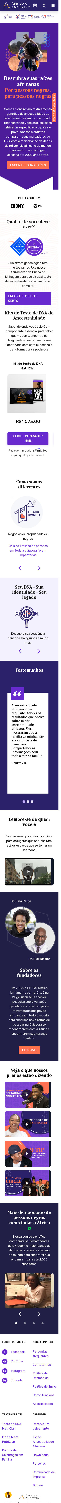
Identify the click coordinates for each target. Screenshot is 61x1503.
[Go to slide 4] (42, 1323)
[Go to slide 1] (16, 1323)
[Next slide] (42, 468)
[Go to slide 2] (25, 1323)
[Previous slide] (16, 468)
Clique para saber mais (28, 438)
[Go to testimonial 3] (32, 801)
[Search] (44, 5)
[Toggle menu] (53, 5)
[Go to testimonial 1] (24, 801)
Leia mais (29, 1050)
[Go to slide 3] (33, 1323)
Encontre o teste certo (22, 298)
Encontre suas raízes (28, 165)
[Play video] (28, 871)
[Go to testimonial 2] (28, 801)
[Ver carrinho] (35, 5)
